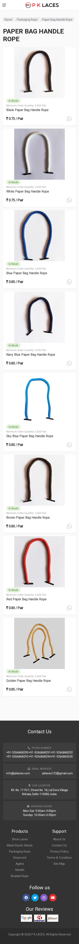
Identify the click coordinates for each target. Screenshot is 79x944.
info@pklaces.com (18, 773)
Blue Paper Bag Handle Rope (26, 273)
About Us (59, 839)
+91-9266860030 (62, 756)
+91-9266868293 (17, 756)
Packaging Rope (27, 19)
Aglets (20, 864)
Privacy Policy (59, 851)
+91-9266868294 (40, 756)
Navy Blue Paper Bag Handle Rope (30, 355)
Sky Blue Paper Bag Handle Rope (29, 436)
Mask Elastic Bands (20, 845)
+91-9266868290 (17, 752)
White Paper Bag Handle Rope (27, 191)
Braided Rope (20, 876)
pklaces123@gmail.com (57, 773)
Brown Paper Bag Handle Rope (28, 517)
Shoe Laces (20, 839)
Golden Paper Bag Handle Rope (28, 681)
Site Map (59, 864)
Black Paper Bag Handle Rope (27, 110)
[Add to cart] (69, 119)
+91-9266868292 (62, 752)
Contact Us (59, 845)
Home (8, 19)
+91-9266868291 (40, 752)
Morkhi (19, 870)
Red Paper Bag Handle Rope (26, 599)
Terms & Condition (59, 857)
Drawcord (19, 857)
